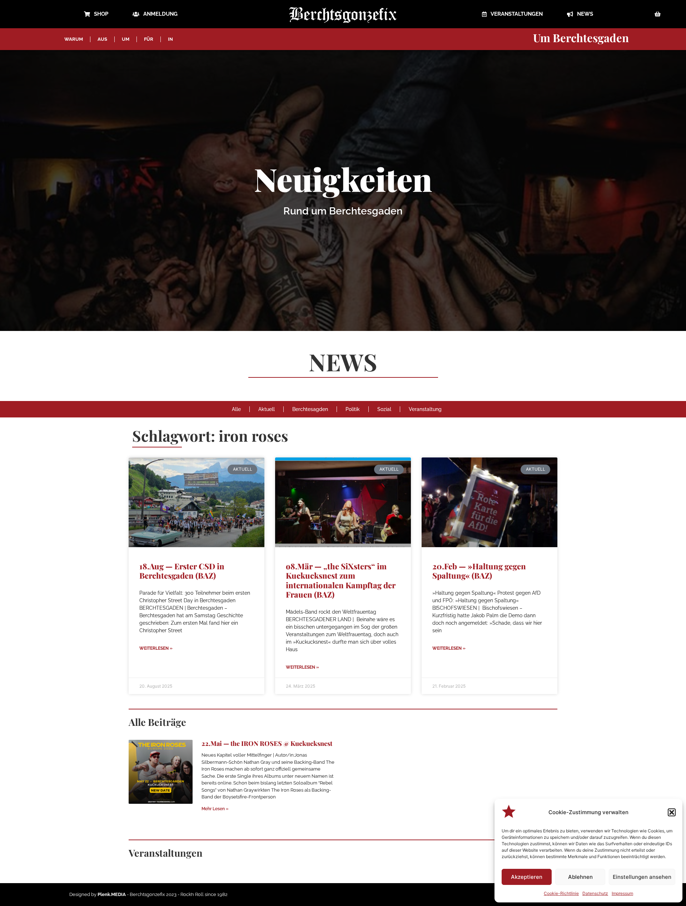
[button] (671, 812)
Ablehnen (580, 876)
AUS (102, 39)
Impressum (622, 893)
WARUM (73, 39)
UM (125, 39)
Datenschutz (595, 893)
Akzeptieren (526, 876)
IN (170, 39)
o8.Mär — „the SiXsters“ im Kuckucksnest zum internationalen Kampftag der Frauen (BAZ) (341, 580)
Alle (236, 409)
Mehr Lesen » (215, 808)
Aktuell (266, 409)
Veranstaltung (425, 409)
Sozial (384, 409)
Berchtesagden (310, 409)
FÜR (148, 39)
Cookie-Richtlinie (561, 893)
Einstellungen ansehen (642, 876)
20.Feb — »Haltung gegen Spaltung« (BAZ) (479, 571)
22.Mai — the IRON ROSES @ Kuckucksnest (267, 743)
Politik (353, 409)
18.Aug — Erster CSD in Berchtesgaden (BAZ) (181, 571)
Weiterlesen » (156, 648)
